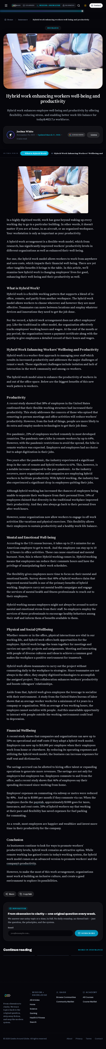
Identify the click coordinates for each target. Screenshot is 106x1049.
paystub (39, 802)
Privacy (79, 1039)
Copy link (27, 894)
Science (33, 1009)
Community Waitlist (65, 1002)
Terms (89, 1039)
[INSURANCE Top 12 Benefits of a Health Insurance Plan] (53, 955)
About (69, 1039)
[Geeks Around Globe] (7, 995)
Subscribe (88, 933)
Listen (94, 134)
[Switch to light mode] (85, 5)
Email (11, 927)
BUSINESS (69, 5)
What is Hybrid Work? (34, 153)
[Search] (78, 5)
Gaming (33, 1013)
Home (32, 1004)
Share (11, 894)
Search (33, 1022)
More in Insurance (90, 949)
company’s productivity (21, 863)
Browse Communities (66, 997)
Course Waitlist (90, 1002)
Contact (97, 5)
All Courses (88, 997)
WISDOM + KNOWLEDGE (49, 5)
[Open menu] (6, 5)
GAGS (18, 5)
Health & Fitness (37, 1018)
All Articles (34, 1000)
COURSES (30, 5)
